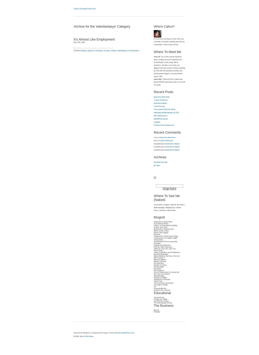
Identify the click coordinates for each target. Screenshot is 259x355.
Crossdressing (159, 106)
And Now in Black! (160, 103)
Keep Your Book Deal (161, 97)
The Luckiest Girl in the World (164, 109)
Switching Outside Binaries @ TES (166, 112)
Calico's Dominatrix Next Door (85, 9)
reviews (114, 50)
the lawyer (99, 50)
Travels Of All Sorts (161, 100)
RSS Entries (89, 336)
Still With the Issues (161, 119)
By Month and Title (160, 162)
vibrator (83, 50)
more (176, 44)
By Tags (157, 165)
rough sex (91, 50)
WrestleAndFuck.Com (126, 333)
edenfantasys (122, 50)
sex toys (107, 50)
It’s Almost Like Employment (94, 39)
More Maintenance (160, 116)
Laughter (157, 122)
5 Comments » (134, 50)
